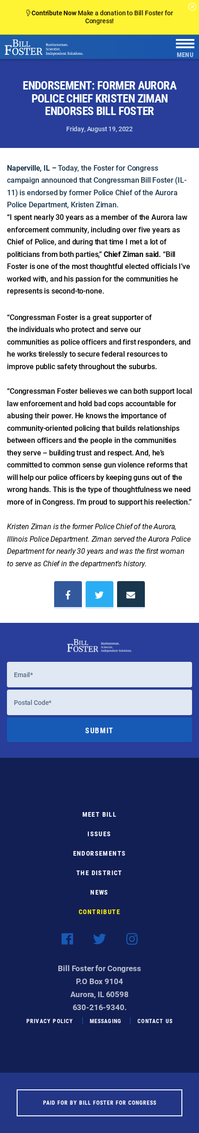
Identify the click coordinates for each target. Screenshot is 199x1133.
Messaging (106, 1020)
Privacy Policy (50, 1020)
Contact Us (155, 1020)
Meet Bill (99, 814)
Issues (99, 833)
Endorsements (99, 853)
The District (99, 872)
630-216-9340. (100, 1007)
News (99, 892)
